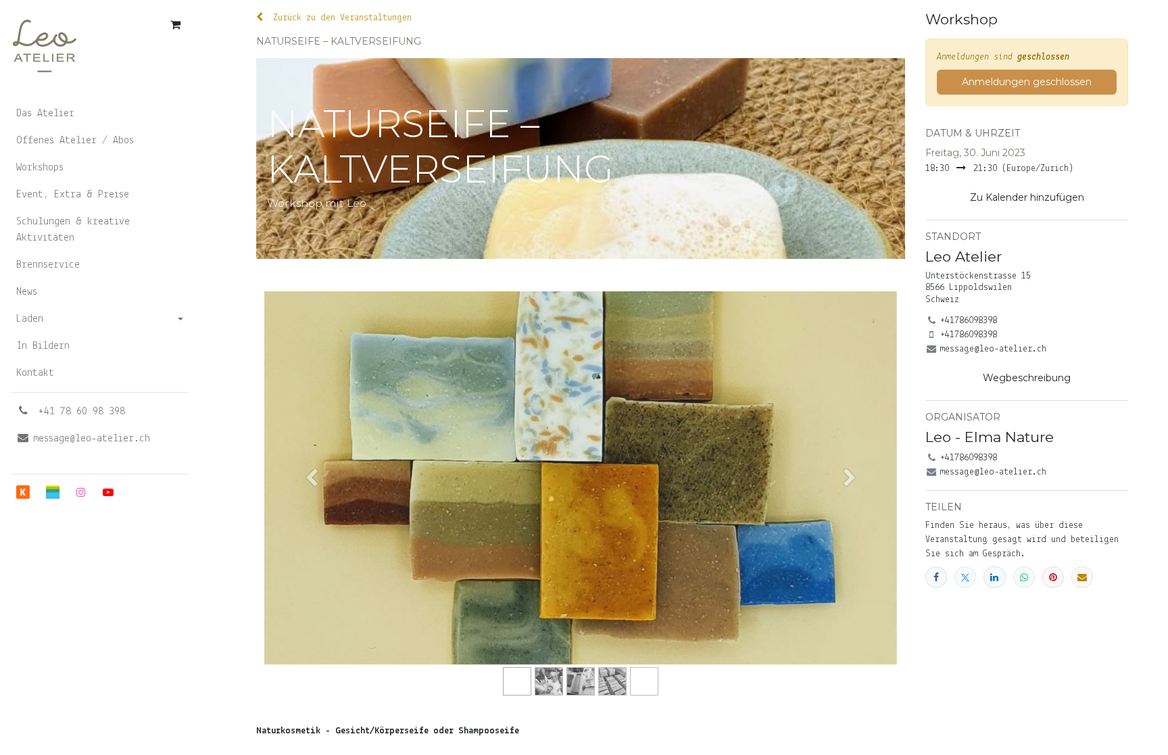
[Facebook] (936, 577)
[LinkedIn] (994, 577)
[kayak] (23, 492)
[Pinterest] (1053, 577)
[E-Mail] (1082, 577)
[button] (1026, 198)
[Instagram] (81, 492)
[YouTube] (108, 492)
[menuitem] (100, 113)
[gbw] (53, 492)
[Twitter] (965, 577)
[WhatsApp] (1024, 577)
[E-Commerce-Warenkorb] (175, 24)
